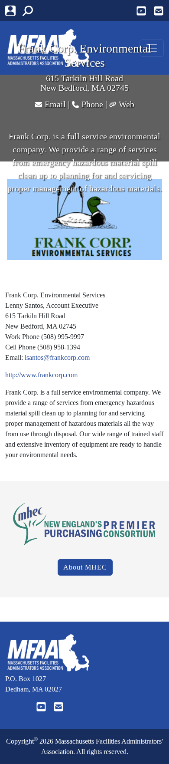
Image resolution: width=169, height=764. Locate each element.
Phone (92, 104)
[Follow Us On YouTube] (141, 11)
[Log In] (14, 10)
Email (55, 104)
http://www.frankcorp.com (41, 375)
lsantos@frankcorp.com (57, 357)
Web (126, 104)
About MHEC (85, 567)
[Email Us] (158, 11)
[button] (31, 10)
